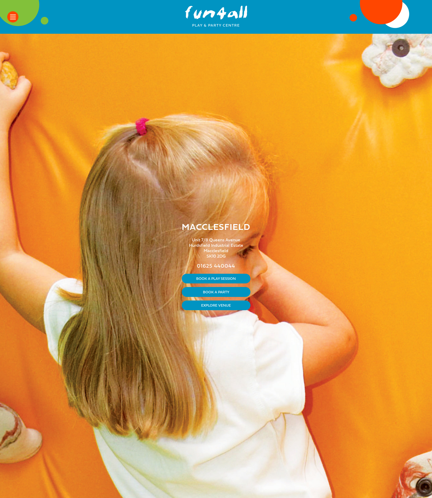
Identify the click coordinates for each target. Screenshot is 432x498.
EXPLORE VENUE (216, 305)
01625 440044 (216, 266)
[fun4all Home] (216, 14)
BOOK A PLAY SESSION (216, 279)
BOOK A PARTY (216, 292)
